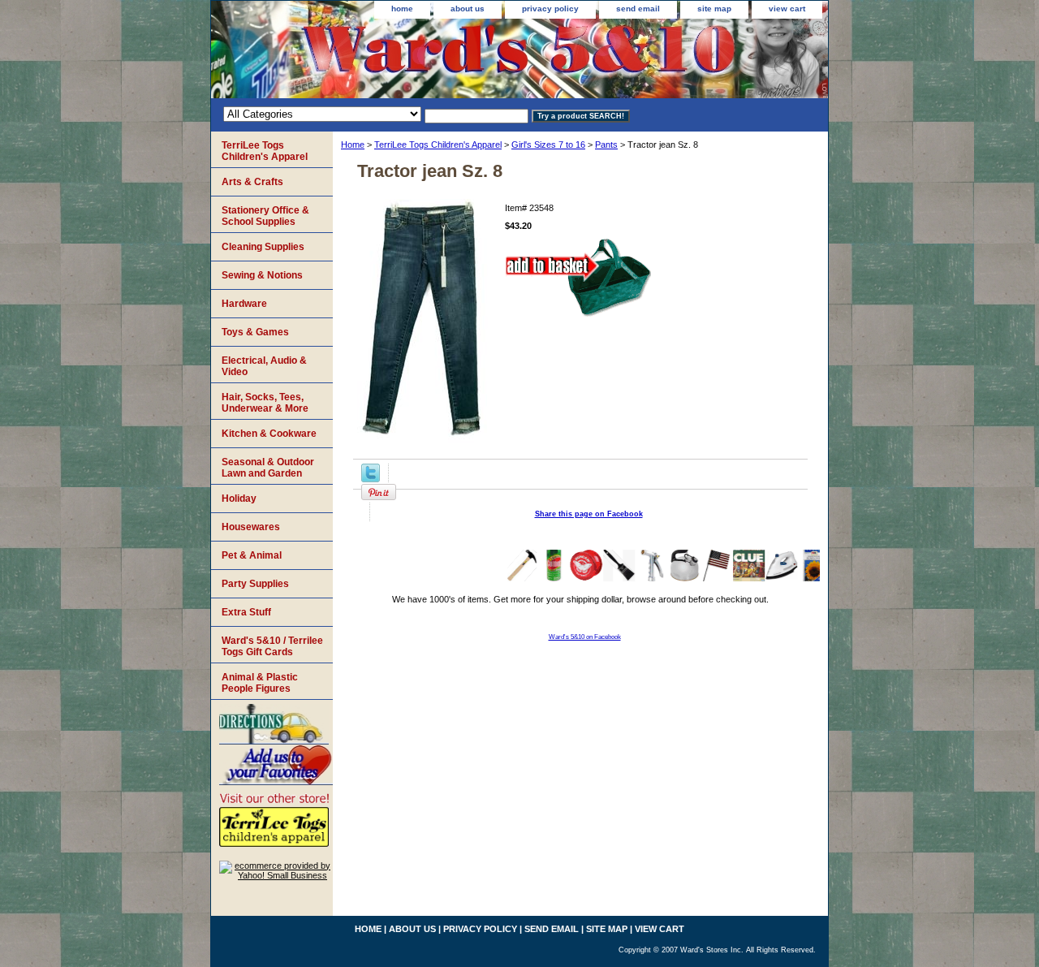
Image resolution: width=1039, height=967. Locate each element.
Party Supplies (255, 583)
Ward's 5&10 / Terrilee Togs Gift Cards (272, 646)
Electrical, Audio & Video (264, 366)
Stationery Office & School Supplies (265, 216)
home (402, 8)
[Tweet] (370, 479)
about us (468, 8)
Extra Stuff (246, 612)
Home (352, 144)
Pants (606, 144)
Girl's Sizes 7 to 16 (548, 144)
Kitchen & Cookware (269, 433)
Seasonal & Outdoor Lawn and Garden (268, 467)
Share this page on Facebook (589, 514)
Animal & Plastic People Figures (260, 682)
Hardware (244, 303)
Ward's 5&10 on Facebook (585, 637)
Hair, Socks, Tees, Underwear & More (265, 402)
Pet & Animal (252, 555)
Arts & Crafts (252, 182)
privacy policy (550, 8)
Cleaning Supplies (263, 247)
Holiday (239, 498)
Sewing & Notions (262, 275)
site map (714, 8)
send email (638, 8)
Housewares (251, 527)
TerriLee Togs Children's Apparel (438, 144)
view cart (787, 8)
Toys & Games (255, 332)
